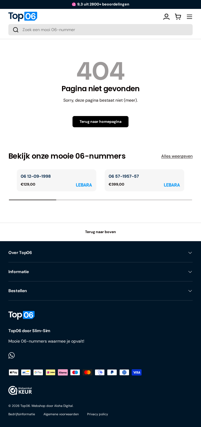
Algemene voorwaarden (61, 414)
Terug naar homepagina (100, 121)
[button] (178, 16)
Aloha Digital (63, 406)
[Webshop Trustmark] (20, 390)
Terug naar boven (100, 231)
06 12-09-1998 (36, 176)
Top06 (25, 406)
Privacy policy (97, 414)
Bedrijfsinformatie (21, 414)
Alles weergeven (177, 156)
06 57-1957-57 (124, 176)
